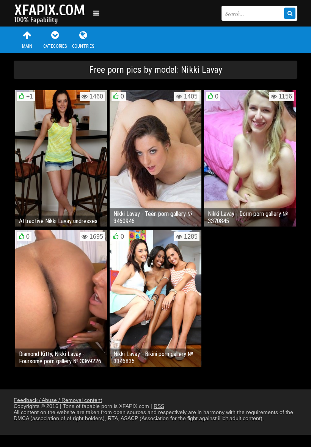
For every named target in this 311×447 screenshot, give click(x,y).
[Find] (289, 13)
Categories (55, 46)
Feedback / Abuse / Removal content (58, 400)
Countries (83, 46)
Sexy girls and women (52, 13)
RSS (159, 406)
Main (27, 46)
